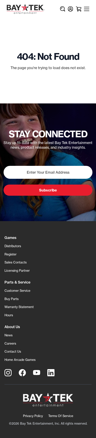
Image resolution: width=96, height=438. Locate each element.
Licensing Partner (17, 270)
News (8, 335)
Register (10, 254)
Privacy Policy (33, 416)
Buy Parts (11, 299)
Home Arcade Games (19, 360)
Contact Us (12, 351)
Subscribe (48, 190)
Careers (10, 343)
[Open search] (62, 9)
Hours (8, 315)
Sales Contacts (15, 262)
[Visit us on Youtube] (36, 372)
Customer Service (17, 290)
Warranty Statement (19, 307)
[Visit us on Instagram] (8, 372)
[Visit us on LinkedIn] (50, 372)
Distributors (12, 246)
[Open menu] (86, 9)
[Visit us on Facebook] (22, 372)
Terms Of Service (60, 416)
